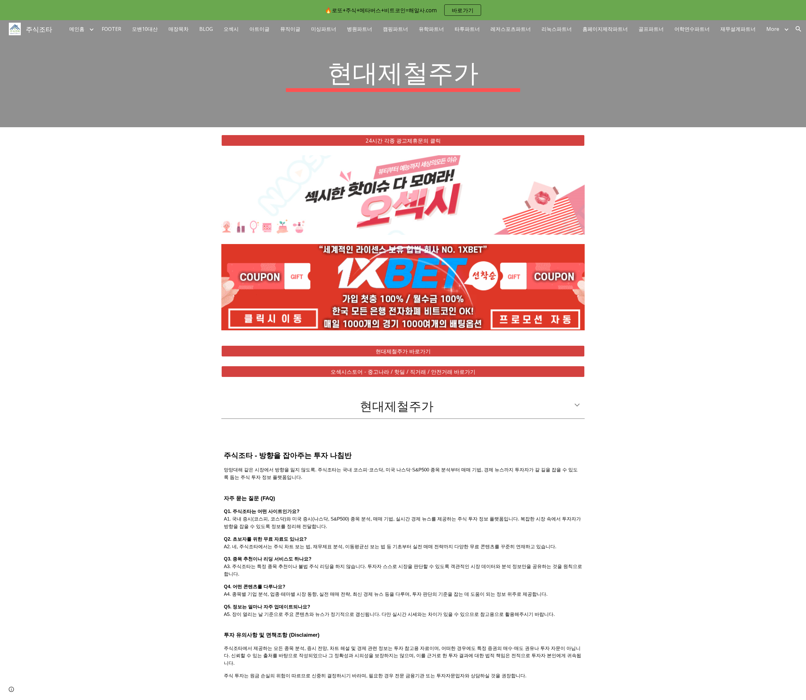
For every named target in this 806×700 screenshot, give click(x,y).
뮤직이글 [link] (290, 29)
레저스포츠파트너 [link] (511, 29)
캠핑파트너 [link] (395, 29)
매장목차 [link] (178, 29)
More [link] (772, 29)
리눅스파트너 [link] (557, 29)
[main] (403, 73)
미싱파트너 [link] (323, 29)
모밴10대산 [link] (145, 29)
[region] (403, 10)
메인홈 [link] (76, 29)
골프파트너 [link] (651, 29)
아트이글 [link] (259, 29)
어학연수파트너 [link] (692, 29)
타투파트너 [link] (467, 29)
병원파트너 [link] (359, 29)
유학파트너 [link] (431, 29)
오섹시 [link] (231, 29)
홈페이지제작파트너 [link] (605, 29)
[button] (798, 29)
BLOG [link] (206, 29)
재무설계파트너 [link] (738, 29)
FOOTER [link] (111, 29)
